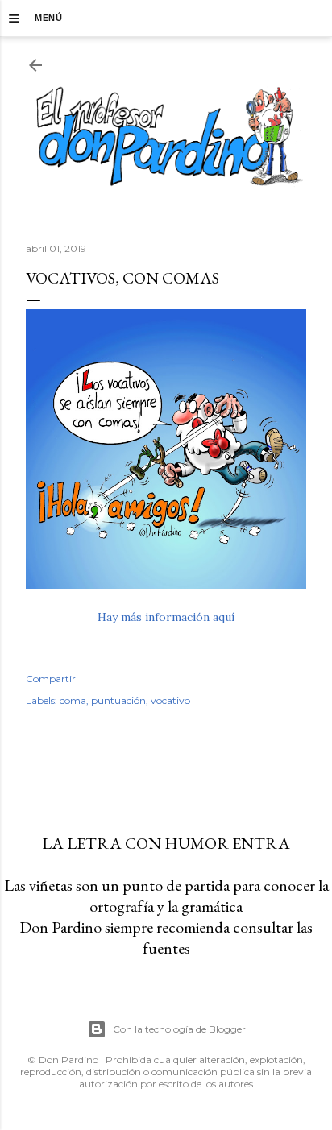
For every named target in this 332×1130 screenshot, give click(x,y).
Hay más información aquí (166, 617)
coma (73, 700)
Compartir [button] (51, 679)
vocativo (170, 700)
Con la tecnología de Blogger (179, 1029)
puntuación (118, 700)
